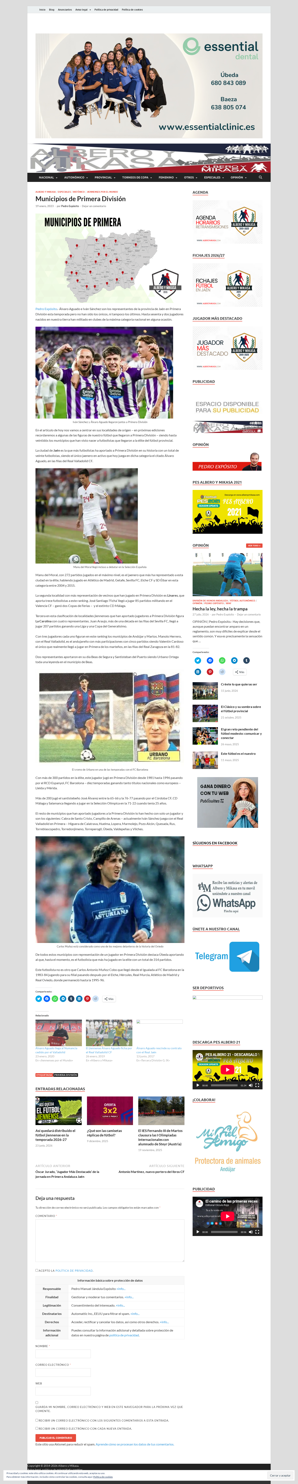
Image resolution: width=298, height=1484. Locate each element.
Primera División (65, 1074)
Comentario (46, 1216)
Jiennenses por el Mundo (102, 191)
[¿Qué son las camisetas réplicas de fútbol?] (110, 1112)
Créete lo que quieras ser (239, 684)
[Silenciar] (251, 1085)
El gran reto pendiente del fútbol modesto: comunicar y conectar (241, 733)
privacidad (63, 1469)
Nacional (46, 177)
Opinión (237, 177)
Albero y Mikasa (45, 191)
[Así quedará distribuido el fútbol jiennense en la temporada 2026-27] (58, 1112)
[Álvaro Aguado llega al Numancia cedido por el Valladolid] (58, 1033)
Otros (189, 177)
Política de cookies (132, 9)
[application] (228, 1069)
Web (38, 1383)
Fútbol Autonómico (242, 600)
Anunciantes (65, 9)
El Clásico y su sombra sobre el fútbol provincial (241, 709)
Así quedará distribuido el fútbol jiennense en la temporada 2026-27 (55, 1135)
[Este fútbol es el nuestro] (205, 754)
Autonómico (74, 177)
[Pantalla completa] (257, 1085)
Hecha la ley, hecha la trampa (220, 608)
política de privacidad (74, 1270)
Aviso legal (81, 9)
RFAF (228, 603)
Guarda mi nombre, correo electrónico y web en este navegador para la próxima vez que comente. (109, 1409)
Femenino (166, 177)
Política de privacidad (106, 9)
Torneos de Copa (135, 177)
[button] (149, 85)
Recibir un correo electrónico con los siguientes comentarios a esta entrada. (104, 1420)
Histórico (79, 191)
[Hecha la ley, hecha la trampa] (228, 555)
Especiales (212, 177)
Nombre (42, 1346)
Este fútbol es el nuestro (238, 753)
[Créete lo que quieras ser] (205, 684)
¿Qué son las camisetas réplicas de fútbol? (104, 1133)
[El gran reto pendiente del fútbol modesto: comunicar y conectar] (205, 729)
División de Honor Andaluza (210, 600)
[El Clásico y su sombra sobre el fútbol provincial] (205, 707)
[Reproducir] (198, 1085)
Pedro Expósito (70, 206)
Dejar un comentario (94, 206)
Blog (51, 9)
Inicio (42, 9)
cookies (78, 1469)
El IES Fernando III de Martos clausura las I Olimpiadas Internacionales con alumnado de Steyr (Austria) (160, 1137)
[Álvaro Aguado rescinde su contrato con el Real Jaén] (159, 1033)
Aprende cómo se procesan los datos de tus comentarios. (135, 1444)
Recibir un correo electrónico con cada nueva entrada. (85, 1428)
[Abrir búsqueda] (260, 177)
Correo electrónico (53, 1364)
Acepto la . (66, 1270)
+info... (120, 1289)
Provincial (103, 177)
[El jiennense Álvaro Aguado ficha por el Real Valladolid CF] (109, 1033)
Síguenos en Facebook (215, 843)
